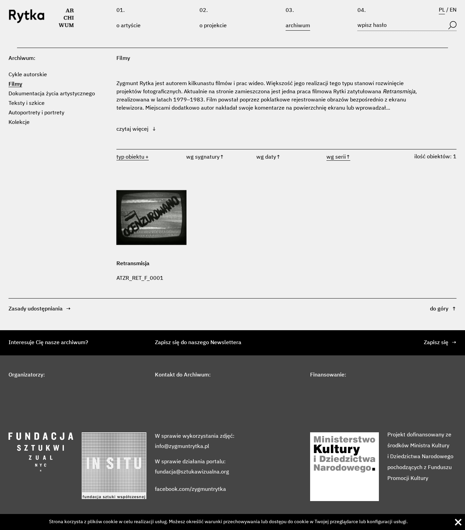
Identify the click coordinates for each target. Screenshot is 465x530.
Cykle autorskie (28, 75)
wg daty (268, 157)
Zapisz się (440, 343)
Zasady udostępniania (40, 309)
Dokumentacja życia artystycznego (52, 94)
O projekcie (213, 26)
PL (442, 10)
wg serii (338, 157)
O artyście (128, 26)
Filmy (15, 84)
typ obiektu (130, 157)
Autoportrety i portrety (36, 113)
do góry (443, 309)
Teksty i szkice (27, 103)
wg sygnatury (205, 157)
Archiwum (298, 26)
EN (453, 10)
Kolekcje (19, 122)
